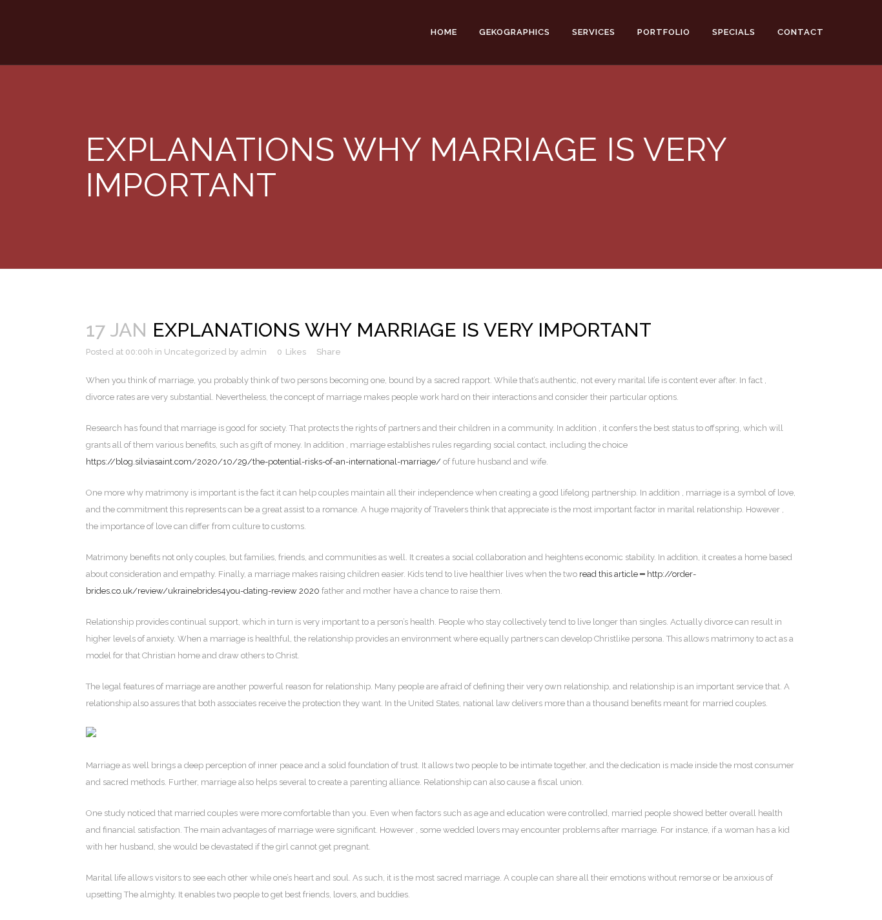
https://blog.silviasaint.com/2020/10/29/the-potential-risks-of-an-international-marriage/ (263, 461)
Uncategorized (195, 352)
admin (253, 352)
